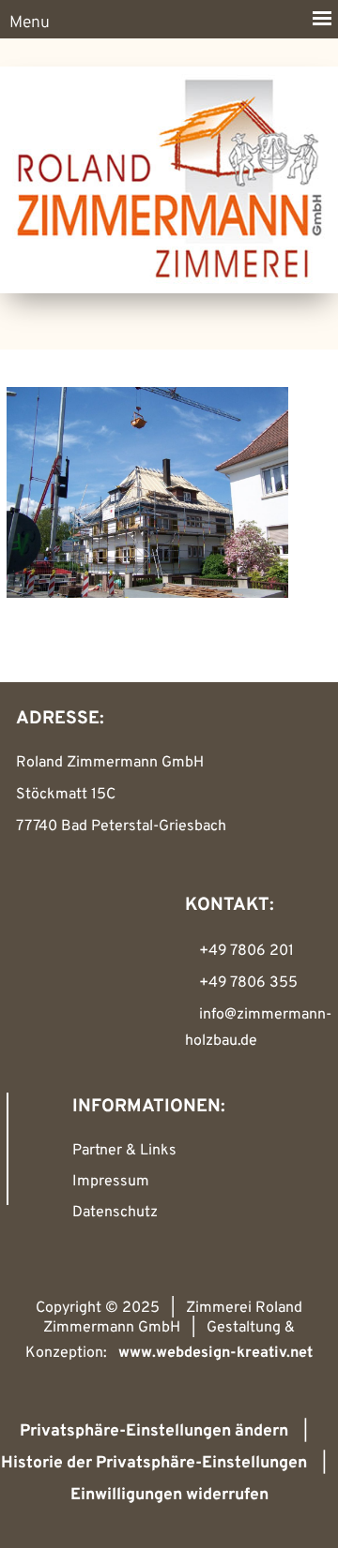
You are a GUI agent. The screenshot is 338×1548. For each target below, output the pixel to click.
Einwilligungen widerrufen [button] (169, 1495)
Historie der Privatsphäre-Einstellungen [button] (154, 1463)
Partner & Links (124, 1150)
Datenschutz (115, 1212)
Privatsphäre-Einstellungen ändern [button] (154, 1431)
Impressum (110, 1181)
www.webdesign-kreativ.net (215, 1353)
